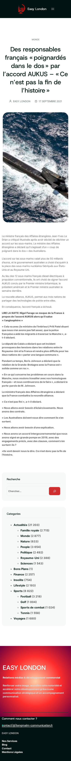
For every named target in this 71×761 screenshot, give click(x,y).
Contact (6, 748)
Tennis (25, 613)
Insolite (18, 580)
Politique (26, 552)
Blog (4, 744)
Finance (19, 574)
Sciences (27, 563)
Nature (25, 541)
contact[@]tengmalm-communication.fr (27, 725)
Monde (35, 39)
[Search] (54, 491)
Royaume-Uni (30, 558)
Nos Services (9, 741)
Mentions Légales (12, 752)
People (25, 547)
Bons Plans (21, 569)
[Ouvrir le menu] (53, 9)
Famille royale (30, 530)
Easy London (37, 9)
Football (26, 596)
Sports (18, 591)
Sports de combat (32, 607)
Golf (23, 602)
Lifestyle (19, 585)
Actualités (20, 525)
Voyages (19, 618)
